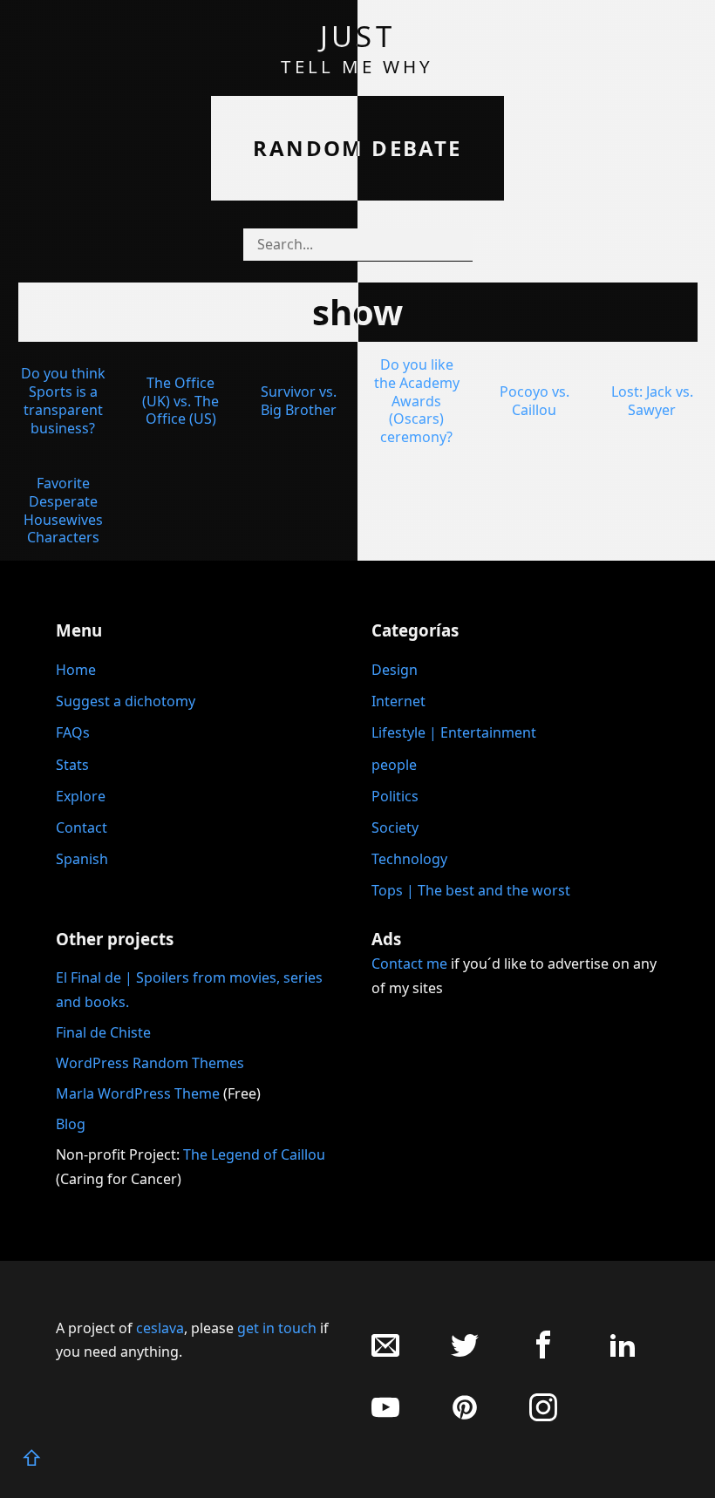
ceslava (160, 1328)
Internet (398, 701)
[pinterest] (465, 1416)
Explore (81, 796)
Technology (409, 858)
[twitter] (465, 1354)
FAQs (73, 732)
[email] (385, 1354)
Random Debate (357, 147)
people (394, 764)
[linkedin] (623, 1354)
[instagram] (543, 1416)
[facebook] (543, 1354)
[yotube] (385, 1416)
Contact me (409, 963)
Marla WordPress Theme (138, 1093)
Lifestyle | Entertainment (453, 732)
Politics (395, 796)
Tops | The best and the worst (470, 890)
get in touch (277, 1328)
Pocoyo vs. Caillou (534, 400)
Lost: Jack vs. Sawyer (652, 400)
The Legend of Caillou (254, 1154)
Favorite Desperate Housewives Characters (63, 510)
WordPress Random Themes (150, 1062)
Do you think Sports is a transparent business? (63, 400)
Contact (81, 827)
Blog (70, 1124)
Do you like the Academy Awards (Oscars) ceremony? (417, 400)
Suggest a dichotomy (125, 701)
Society (395, 827)
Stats (72, 764)
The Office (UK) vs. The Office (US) (180, 401)
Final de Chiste (103, 1032)
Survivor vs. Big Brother (299, 400)
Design (394, 669)
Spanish (82, 858)
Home (76, 669)
